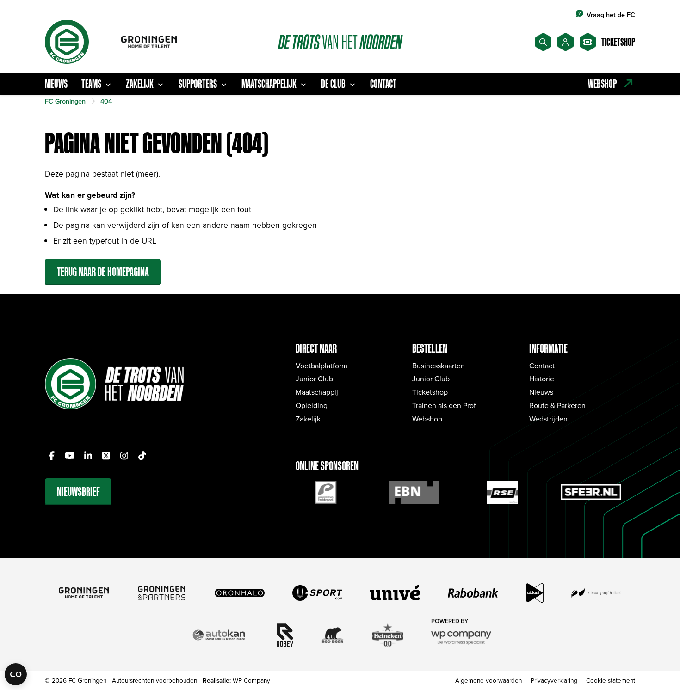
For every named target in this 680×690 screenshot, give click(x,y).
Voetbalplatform (321, 365)
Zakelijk (140, 83)
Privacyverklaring (554, 680)
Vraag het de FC (611, 14)
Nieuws (56, 83)
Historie (541, 378)
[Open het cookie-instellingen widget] (16, 674)
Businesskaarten (438, 365)
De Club (333, 83)
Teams (91, 83)
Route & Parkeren (557, 405)
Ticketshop (430, 392)
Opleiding (312, 405)
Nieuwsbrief (78, 491)
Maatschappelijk (269, 83)
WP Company (251, 680)
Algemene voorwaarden (488, 680)
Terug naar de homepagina (103, 271)
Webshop (427, 419)
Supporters (198, 83)
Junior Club (314, 378)
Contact (383, 83)
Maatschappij (317, 392)
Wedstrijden (548, 419)
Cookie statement (610, 680)
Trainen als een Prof (444, 405)
